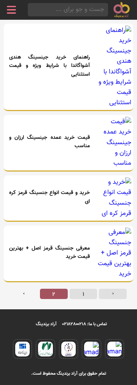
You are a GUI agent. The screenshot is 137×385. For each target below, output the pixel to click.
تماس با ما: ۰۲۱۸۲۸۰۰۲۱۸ (84, 324)
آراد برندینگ (46, 324)
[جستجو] (30, 9)
